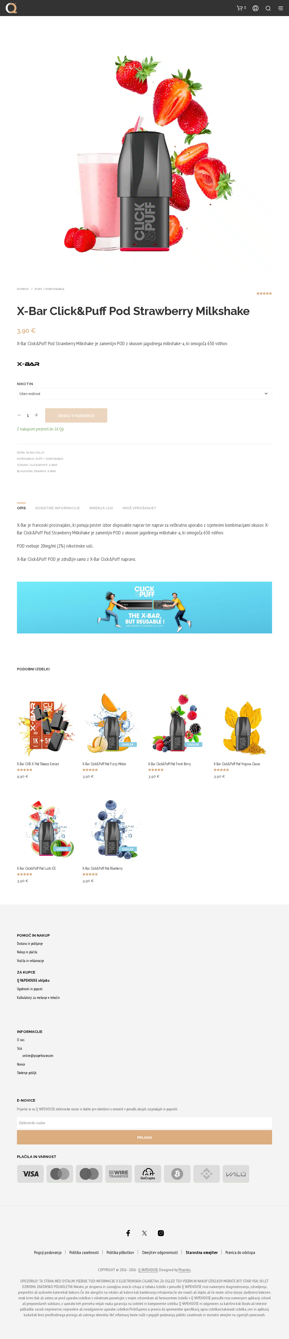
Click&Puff (38, 465)
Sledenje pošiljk (26, 1072)
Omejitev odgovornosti (160, 1252)
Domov (23, 289)
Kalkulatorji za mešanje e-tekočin (38, 997)
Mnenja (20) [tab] (101, 508)
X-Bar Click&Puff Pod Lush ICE (36, 868)
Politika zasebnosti (84, 1252)
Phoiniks (184, 1270)
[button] (241, 8)
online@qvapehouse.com (38, 1055)
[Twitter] (144, 1233)
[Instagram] (160, 1233)
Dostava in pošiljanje (30, 943)
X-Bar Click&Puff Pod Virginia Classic (237, 764)
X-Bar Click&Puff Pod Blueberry (102, 868)
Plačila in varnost (36, 1157)
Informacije (29, 1032)
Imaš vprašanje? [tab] (139, 508)
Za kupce (26, 972)
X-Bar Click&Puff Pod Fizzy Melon (104, 764)
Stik (19, 1048)
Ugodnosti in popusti (30, 989)
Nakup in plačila (27, 952)
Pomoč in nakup (33, 935)
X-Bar (53, 465)
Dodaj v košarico (76, 416)
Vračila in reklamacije (30, 960)
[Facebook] (128, 1233)
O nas (20, 1039)
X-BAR (51, 471)
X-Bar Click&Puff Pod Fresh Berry (169, 764)
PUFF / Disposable (49, 289)
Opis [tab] (21, 508)
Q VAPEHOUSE (148, 1270)
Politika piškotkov (120, 1252)
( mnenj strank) (264, 295)
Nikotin (25, 384)
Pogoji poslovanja (48, 1252)
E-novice (26, 1100)
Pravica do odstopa (240, 1252)
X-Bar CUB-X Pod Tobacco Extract (38, 764)
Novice (21, 1064)
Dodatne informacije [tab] (57, 508)
